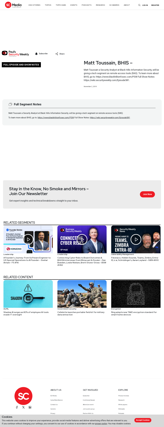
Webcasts (121, 409)
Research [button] (100, 5)
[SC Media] (13, 5)
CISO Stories (34, 5)
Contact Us (54, 404)
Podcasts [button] (86, 5)
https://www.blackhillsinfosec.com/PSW (56, 117)
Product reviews (123, 396)
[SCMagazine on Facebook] (16, 407)
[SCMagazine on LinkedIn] (30, 407)
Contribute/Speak (89, 400)
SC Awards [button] (114, 5)
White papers (122, 404)
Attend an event (88, 404)
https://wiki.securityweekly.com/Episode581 (110, 117)
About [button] (127, 5)
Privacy (52, 413)
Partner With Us (88, 413)
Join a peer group (89, 409)
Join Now (147, 194)
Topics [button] (48, 5)
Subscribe (86, 396)
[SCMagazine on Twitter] (23, 407)
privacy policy (101, 423)
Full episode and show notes (21, 64)
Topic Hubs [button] (61, 5)
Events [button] (73, 5)
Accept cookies (143, 420)
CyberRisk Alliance (56, 400)
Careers (53, 409)
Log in (145, 5)
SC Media (53, 396)
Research (121, 400)
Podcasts (121, 413)
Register (155, 5)
